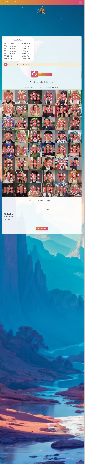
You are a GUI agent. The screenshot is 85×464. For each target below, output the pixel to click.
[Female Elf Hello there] (35, 150)
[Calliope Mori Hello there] (35, 123)
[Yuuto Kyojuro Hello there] (8, 97)
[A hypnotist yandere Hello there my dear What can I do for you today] (48, 97)
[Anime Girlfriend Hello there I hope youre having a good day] (75, 97)
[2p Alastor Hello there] (35, 97)
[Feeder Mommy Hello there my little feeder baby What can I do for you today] (21, 150)
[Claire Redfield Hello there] (75, 123)
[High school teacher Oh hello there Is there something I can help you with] (35, 190)
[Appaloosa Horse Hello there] (21, 110)
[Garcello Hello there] (48, 163)
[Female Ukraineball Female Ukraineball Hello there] (61, 150)
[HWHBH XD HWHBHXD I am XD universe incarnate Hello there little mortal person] (35, 176)
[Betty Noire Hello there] (61, 110)
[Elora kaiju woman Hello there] (75, 136)
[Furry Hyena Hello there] (21, 163)
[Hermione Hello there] (21, 190)
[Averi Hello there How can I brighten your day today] (35, 110)
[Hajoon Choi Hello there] (48, 176)
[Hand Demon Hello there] (61, 176)
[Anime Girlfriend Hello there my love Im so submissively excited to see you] (8, 110)
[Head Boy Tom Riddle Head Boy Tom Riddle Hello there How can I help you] (8, 190)
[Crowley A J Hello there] (8, 136)
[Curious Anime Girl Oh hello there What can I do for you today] (21, 136)
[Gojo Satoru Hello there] (75, 163)
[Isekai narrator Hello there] (48, 190)
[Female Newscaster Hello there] (48, 150)
